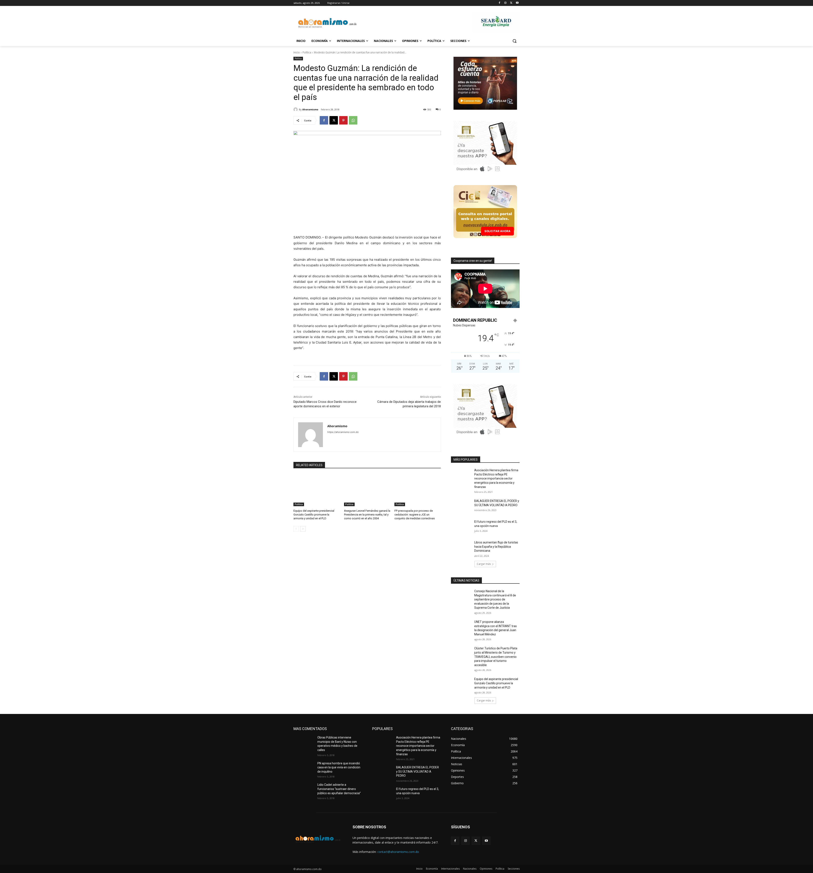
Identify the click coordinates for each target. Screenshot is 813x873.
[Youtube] (517, 3)
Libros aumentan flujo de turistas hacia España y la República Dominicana (496, 546)
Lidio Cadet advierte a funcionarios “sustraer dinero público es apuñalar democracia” (339, 789)
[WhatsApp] (353, 120)
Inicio (296, 52)
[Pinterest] (343, 120)
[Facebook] (499, 3)
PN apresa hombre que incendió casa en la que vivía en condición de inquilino (338, 767)
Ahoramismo (310, 109)
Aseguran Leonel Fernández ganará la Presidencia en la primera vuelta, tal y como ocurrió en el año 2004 (367, 514)
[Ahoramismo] (296, 109)
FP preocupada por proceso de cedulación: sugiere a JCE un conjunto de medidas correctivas (414, 514)
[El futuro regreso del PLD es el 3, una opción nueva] (461, 527)
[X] (511, 3)
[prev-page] (296, 529)
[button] (514, 41)
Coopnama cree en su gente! (473, 260)
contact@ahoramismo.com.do (398, 852)
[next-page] (303, 529)
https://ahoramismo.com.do (343, 432)
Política (307, 52)
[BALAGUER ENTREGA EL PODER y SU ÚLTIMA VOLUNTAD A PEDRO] (461, 506)
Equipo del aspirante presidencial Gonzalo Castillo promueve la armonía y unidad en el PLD (313, 514)
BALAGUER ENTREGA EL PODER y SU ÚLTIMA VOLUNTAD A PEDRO (417, 771)
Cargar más (484, 564)
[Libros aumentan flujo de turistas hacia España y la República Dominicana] (461, 547)
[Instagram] (505, 3)
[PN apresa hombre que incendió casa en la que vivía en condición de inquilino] (303, 768)
